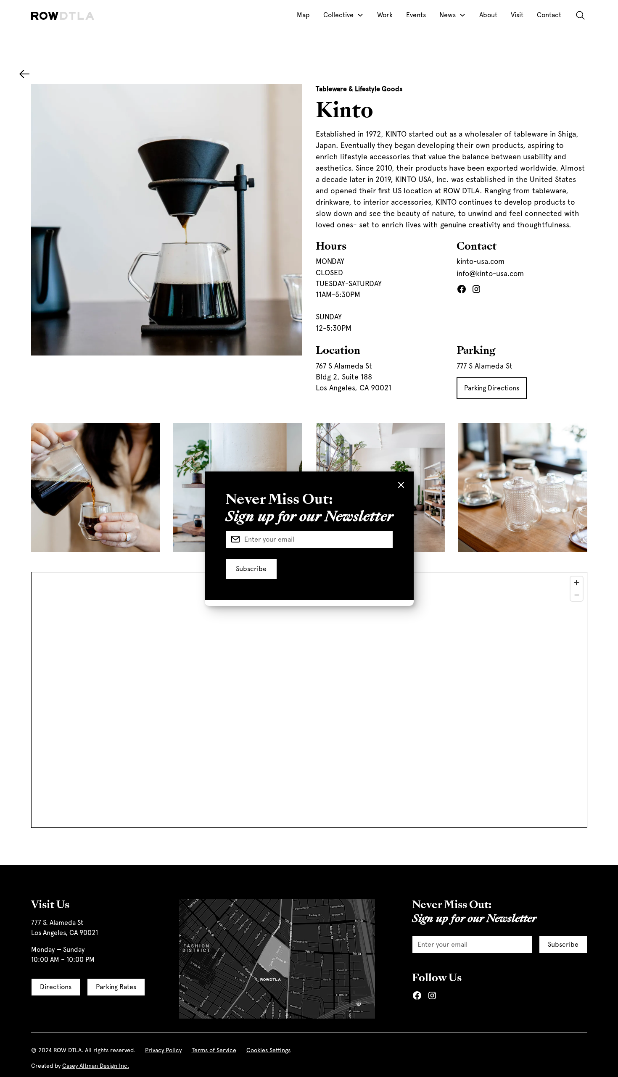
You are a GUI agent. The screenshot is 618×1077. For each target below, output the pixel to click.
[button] (343, 15)
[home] (62, 15)
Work (385, 15)
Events (416, 15)
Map (303, 15)
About (488, 15)
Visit (517, 15)
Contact (549, 15)
